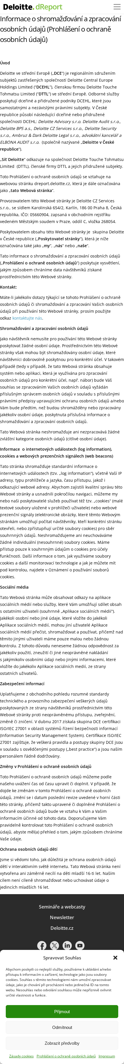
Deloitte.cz (62, 928)
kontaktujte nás (27, 318)
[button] (115, 958)
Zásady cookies (21, 1056)
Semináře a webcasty (62, 907)
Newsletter (62, 917)
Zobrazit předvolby (62, 1043)
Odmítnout (62, 1027)
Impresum (107, 1056)
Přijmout (62, 1011)
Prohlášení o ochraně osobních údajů (66, 1056)
